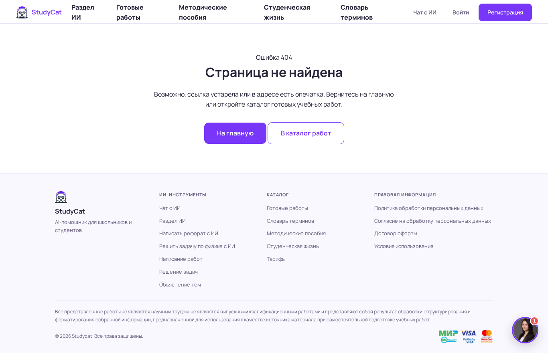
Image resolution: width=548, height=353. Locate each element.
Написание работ (181, 258)
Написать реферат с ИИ (188, 233)
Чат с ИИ (424, 12)
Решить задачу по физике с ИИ (197, 246)
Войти (461, 12)
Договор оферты (395, 233)
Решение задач (178, 271)
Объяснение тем (180, 284)
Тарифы (276, 258)
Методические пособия (203, 12)
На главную (235, 133)
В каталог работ (306, 133)
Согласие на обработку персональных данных (432, 220)
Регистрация (505, 12)
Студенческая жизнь (287, 12)
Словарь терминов (357, 12)
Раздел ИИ (82, 12)
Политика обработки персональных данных (428, 208)
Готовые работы (130, 12)
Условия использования (403, 246)
